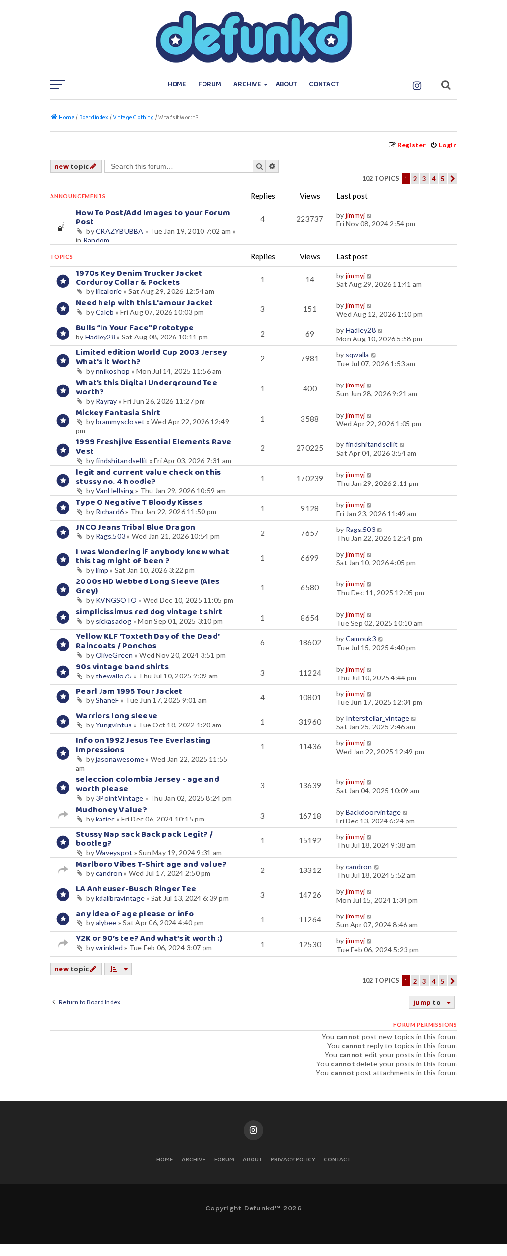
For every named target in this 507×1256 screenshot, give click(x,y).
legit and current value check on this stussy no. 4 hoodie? (148, 477)
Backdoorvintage (373, 812)
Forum (209, 84)
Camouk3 (361, 638)
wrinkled (109, 947)
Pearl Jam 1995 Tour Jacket (129, 691)
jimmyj (355, 215)
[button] (452, 178)
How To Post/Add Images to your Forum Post (153, 217)
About (287, 84)
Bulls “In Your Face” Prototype (135, 328)
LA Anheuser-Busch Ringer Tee (136, 889)
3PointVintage (119, 798)
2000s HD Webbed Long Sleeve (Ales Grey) (147, 586)
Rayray (106, 401)
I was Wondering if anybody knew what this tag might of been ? (152, 556)
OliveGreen (114, 655)
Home (177, 84)
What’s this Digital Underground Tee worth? (146, 387)
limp (102, 570)
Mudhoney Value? (111, 810)
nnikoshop (113, 371)
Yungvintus (114, 725)
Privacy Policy (293, 1160)
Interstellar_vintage (377, 718)
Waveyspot (114, 852)
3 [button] (424, 179)
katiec (105, 819)
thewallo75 (114, 676)
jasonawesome (120, 759)
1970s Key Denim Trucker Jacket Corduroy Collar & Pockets (139, 278)
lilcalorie (109, 291)
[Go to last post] (370, 215)
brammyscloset (120, 421)
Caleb (105, 312)
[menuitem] (443, 145)
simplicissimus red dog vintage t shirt (149, 612)
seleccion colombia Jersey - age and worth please (147, 784)
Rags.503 (110, 536)
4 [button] (434, 179)
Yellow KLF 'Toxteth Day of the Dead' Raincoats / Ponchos (147, 641)
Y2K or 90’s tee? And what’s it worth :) (149, 938)
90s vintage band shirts (122, 667)
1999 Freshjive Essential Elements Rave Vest (154, 446)
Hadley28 (100, 337)
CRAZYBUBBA (120, 231)
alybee (106, 922)
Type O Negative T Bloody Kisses (139, 502)
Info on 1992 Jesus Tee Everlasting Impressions (143, 745)
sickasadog (114, 621)
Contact (324, 84)
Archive (247, 84)
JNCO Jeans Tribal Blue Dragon (135, 527)
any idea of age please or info (135, 913)
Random (96, 240)
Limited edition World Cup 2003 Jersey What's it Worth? (151, 357)
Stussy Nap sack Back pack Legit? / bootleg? (144, 839)
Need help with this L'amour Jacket (144, 303)
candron (109, 873)
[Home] (253, 37)
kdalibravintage (120, 898)
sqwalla (357, 354)
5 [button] (443, 179)
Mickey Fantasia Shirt (118, 413)
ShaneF (107, 700)
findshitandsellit (122, 460)
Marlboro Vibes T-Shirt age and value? (151, 864)
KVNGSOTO (116, 600)
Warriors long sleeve (116, 716)
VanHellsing (115, 490)
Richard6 (110, 511)
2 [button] (415, 179)
